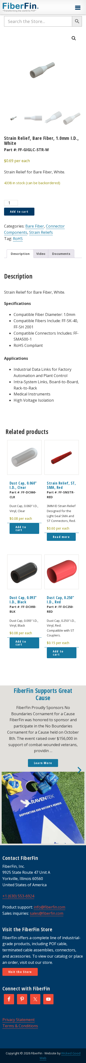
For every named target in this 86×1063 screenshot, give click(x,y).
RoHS (18, 238)
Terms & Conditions (20, 1026)
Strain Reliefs (41, 232)
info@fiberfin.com (49, 907)
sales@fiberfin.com (46, 913)
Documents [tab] (61, 253)
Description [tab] (20, 253)
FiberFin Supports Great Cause (43, 694)
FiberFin (29, 7)
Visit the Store (20, 972)
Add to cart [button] (21, 528)
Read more (61, 537)
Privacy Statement (18, 1019)
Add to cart (19, 211)
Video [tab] (40, 253)
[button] (77, 7)
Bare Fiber (34, 226)
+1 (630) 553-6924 (18, 896)
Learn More (43, 763)
